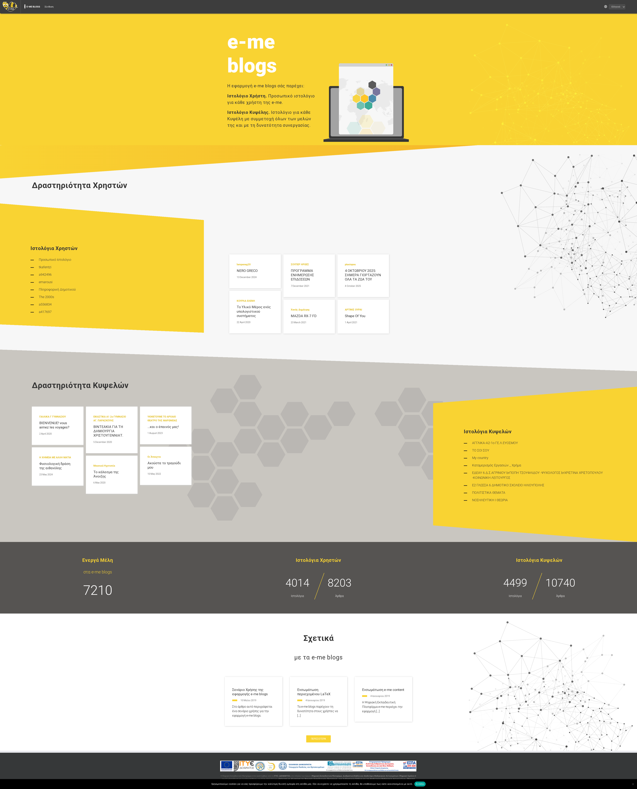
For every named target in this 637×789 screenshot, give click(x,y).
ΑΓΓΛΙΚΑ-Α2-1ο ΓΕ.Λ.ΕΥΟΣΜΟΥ (495, 443)
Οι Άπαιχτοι (154, 456)
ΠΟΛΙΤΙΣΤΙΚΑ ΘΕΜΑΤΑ (488, 493)
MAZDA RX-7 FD (304, 316)
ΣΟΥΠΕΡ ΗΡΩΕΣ (300, 264)
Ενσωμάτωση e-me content (383, 690)
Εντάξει (420, 784)
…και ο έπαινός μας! (163, 427)
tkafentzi (45, 267)
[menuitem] (10, 6)
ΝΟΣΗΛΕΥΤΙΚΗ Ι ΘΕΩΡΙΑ (490, 500)
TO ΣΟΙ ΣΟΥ (480, 450)
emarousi (46, 282)
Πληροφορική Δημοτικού (57, 289)
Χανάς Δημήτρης (300, 309)
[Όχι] (633, 784)
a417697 (45, 312)
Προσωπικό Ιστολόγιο (55, 260)
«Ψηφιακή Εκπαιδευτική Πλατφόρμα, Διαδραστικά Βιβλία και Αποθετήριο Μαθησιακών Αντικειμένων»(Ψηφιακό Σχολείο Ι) (363, 776)
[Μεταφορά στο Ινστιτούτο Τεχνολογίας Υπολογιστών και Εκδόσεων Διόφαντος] (243, 766)
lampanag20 (244, 264)
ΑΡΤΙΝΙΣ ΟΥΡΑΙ (353, 309)
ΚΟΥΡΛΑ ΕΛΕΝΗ (246, 300)
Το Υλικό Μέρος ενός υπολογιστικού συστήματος (254, 311)
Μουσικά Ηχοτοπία (104, 465)
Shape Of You (355, 316)
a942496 (45, 275)
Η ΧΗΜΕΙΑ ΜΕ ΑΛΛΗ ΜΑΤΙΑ (55, 457)
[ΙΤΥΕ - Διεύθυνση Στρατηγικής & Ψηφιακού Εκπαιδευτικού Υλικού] (260, 766)
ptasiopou (350, 264)
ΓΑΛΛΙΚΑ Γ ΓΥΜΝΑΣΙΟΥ (52, 416)
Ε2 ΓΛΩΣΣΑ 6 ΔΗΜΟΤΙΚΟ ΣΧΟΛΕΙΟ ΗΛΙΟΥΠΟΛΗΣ (508, 485)
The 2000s (46, 297)
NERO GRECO (247, 271)
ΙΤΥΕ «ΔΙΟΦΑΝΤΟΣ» (282, 776)
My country (480, 458)
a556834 (45, 304)
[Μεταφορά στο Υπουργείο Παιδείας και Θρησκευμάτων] (301, 766)
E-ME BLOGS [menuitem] (33, 6)
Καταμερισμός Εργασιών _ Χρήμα (496, 465)
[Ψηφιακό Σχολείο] (271, 766)
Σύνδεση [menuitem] (49, 6)
